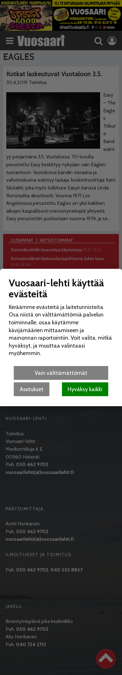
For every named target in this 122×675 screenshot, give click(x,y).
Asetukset (31, 389)
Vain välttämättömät (61, 372)
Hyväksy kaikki (85, 389)
